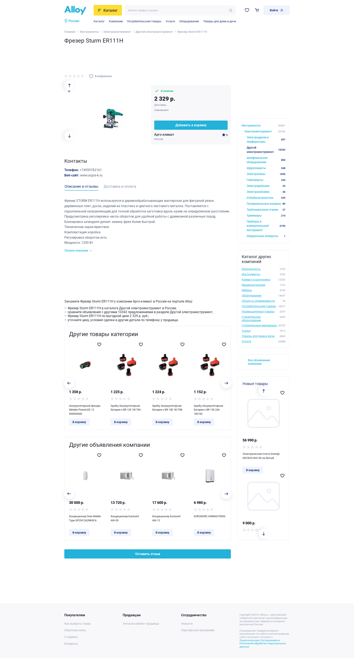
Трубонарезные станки (266, 209)
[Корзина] (257, 10)
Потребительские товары (144, 21)
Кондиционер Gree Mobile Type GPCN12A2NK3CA (85, 518)
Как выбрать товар (77, 623)
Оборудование (189, 21)
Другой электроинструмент (154, 31)
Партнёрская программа (197, 630)
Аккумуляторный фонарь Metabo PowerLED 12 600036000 (84, 409)
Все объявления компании (259, 362)
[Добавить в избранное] (99, 344)
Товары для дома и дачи (219, 21)
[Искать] (231, 10)
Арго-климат (164, 135)
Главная (69, 31)
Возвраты (71, 643)
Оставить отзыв (147, 554)
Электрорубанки (266, 185)
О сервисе (71, 637)
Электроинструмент (117, 31)
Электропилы (266, 174)
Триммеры (266, 215)
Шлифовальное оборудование (266, 160)
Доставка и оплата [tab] (120, 186)
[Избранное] (247, 10)
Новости (187, 623)
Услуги (170, 21)
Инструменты (89, 31)
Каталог (99, 21)
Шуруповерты (266, 168)
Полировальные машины (266, 203)
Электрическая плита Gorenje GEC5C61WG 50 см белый (261, 455)
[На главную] (77, 10)
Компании (116, 21)
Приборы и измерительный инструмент (266, 226)
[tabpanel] (147, 225)
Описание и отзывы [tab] (81, 186)
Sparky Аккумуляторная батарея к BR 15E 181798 (167, 407)
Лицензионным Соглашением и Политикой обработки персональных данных (262, 643)
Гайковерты (266, 180)
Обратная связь (75, 630)
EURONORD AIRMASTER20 (209, 516)
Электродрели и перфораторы (266, 139)
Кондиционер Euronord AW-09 (125, 518)
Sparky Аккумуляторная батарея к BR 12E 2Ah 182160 (208, 409)
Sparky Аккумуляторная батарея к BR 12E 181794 (126, 407)
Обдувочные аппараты (266, 236)
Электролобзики (266, 191)
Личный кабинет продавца (141, 623)
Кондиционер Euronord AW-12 (166, 518)
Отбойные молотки (266, 197)
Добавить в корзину (190, 125)
